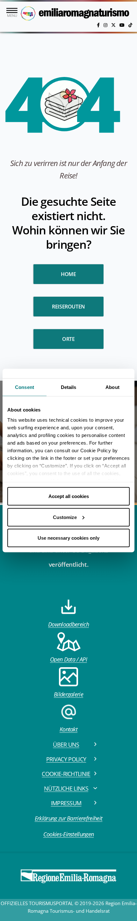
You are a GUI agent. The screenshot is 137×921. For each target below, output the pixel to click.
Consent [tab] (24, 387)
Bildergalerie (68, 694)
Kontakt (68, 729)
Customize (65, 517)
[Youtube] (122, 25)
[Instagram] (106, 25)
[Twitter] (114, 25)
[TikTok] (130, 25)
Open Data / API (68, 659)
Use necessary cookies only (68, 538)
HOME (68, 274)
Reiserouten (68, 306)
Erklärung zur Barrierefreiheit (69, 818)
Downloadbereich (68, 624)
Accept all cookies (68, 496)
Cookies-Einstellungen (68, 834)
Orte (68, 339)
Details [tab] (68, 387)
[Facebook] (99, 25)
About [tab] (112, 387)
